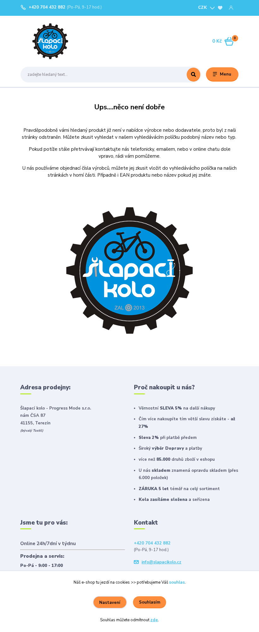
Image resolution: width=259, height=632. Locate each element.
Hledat (193, 75)
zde (154, 620)
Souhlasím (149, 602)
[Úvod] (50, 41)
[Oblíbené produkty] (220, 8)
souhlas (177, 582)
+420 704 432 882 (47, 7)
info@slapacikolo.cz (161, 562)
